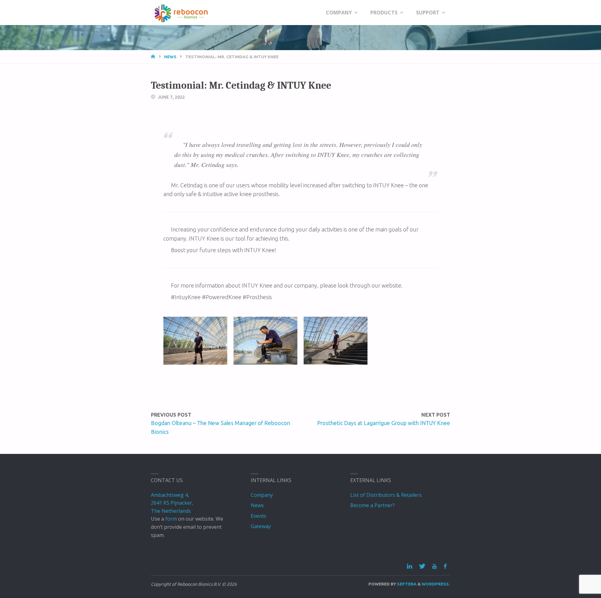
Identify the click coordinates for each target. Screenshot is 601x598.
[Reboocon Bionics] (181, 12)
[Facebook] (445, 566)
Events (258, 515)
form (171, 518)
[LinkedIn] (409, 566)
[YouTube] (434, 566)
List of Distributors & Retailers (386, 494)
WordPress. (436, 583)
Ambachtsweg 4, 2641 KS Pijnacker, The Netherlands (172, 502)
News (170, 56)
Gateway (261, 526)
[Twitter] (422, 566)
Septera (406, 583)
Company (262, 494)
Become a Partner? (372, 505)
